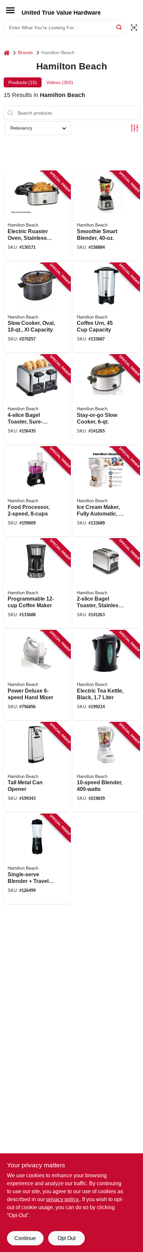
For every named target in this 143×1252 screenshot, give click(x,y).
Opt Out (66, 1238)
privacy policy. (62, 1199)
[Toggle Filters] (134, 128)
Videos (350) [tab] (59, 82)
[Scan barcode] (134, 27)
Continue (25, 1238)
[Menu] (10, 10)
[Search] (119, 27)
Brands (25, 52)
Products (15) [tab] (22, 82)
